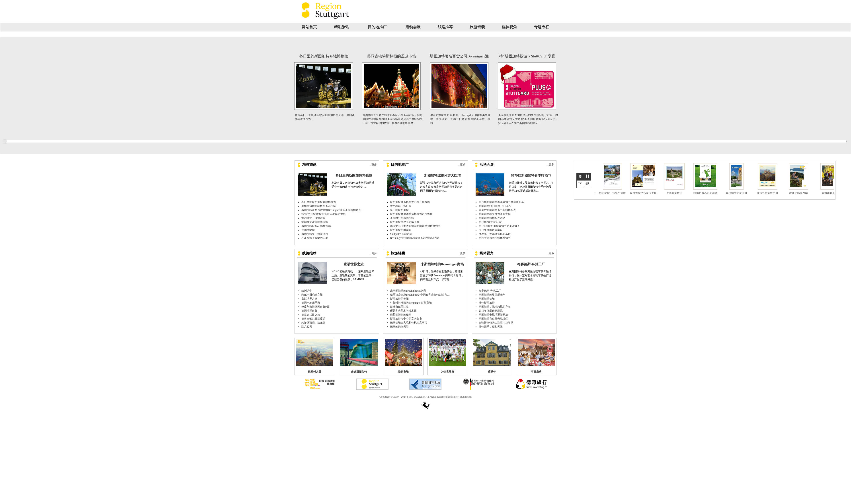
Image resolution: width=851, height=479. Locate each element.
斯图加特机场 (487, 298)
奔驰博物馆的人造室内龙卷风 (496, 322)
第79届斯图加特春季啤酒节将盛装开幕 (501, 202)
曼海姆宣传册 (613, 192)
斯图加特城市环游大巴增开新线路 (410, 202)
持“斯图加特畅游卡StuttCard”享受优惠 (323, 214)
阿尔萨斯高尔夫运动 (644, 192)
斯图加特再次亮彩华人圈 (404, 222)
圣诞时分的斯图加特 (402, 218)
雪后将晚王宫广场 (400, 206)
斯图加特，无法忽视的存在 (495, 306)
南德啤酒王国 (769, 192)
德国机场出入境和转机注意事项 (408, 322)
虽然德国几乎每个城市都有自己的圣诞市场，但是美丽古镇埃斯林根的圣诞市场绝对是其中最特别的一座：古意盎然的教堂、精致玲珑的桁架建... (392, 119)
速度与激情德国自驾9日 (315, 306)
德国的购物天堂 (399, 326)
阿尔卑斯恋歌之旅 (312, 294)
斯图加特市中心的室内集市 (406, 318)
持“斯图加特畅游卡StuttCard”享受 (527, 56)
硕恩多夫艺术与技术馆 (403, 310)
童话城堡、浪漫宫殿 (313, 218)
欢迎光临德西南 (737, 192)
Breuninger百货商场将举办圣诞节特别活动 (414, 238)
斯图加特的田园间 (400, 230)
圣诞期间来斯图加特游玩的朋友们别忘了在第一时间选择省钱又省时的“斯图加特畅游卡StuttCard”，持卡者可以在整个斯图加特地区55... (528, 119)
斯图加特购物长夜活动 (492, 218)
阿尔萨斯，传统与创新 (799, 192)
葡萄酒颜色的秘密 (400, 314)
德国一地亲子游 (310, 302)
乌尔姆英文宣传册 (675, 192)
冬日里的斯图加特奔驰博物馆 (323, 56)
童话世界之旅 (309, 298)
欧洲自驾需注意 (399, 306)
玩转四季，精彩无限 (491, 326)
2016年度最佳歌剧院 (491, 310)
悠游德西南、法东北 (313, 322)
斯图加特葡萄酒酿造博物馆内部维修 (411, 214)
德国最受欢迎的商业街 (314, 222)
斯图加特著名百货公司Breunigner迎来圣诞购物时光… (332, 210)
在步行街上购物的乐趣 (314, 238)
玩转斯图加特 (487, 302)
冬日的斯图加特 (399, 210)
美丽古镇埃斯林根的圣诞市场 (391, 56)
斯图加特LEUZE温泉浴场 (316, 226)
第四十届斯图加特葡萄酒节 (495, 238)
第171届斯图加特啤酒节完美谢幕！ (499, 226)
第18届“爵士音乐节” (490, 222)
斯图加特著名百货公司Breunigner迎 (459, 56)
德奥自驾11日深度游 (313, 318)
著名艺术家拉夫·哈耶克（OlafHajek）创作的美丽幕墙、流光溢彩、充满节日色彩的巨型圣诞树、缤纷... (460, 119)
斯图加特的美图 (399, 298)
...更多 (373, 164)
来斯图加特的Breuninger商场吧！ (409, 290)
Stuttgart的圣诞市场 (401, 234)
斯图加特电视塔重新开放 (493, 314)
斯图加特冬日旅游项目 (314, 234)
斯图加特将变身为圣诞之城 (495, 214)
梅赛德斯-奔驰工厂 (490, 290)
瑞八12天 (306, 326)
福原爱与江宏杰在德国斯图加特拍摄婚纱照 (415, 226)
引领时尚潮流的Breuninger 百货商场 (411, 302)
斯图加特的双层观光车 (492, 294)
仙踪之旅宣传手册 (706, 192)
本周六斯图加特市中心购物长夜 (497, 210)
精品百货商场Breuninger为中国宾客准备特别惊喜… (420, 294)
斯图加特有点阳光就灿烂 (493, 318)
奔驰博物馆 (308, 230)
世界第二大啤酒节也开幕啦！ (496, 234)
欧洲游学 (306, 290)
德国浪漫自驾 (309, 310)
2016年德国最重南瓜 (491, 230)
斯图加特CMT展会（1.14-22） (496, 206)
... (364, 186)
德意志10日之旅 (310, 314)
